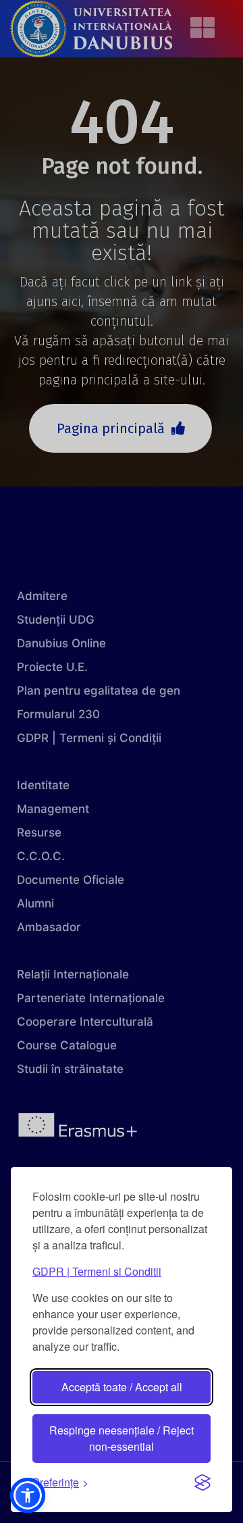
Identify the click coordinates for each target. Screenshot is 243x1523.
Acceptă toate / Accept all (121, 1387)
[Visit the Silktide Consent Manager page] (202, 1482)
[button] (28, 1495)
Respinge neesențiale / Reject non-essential (121, 1438)
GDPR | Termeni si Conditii (96, 1271)
